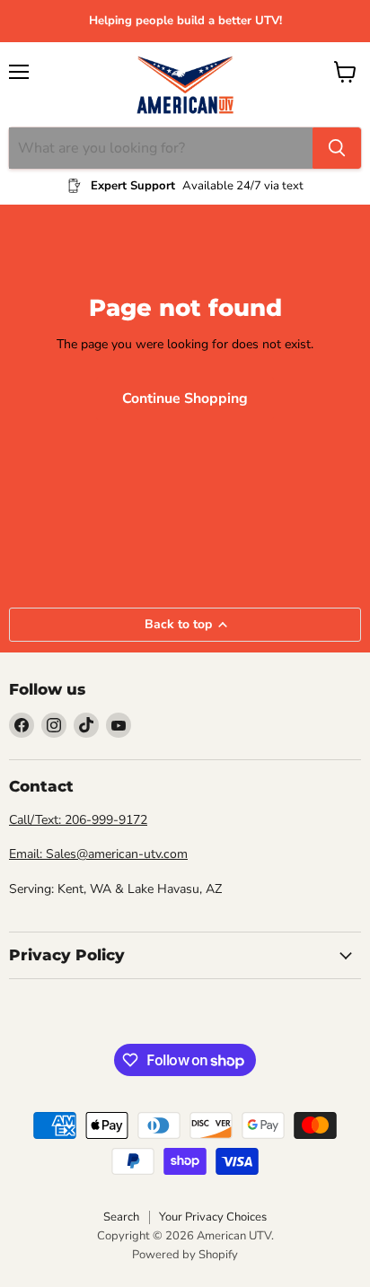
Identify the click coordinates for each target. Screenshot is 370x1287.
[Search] (337, 148)
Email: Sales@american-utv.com (98, 853)
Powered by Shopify (185, 1255)
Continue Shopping (185, 398)
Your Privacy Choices (213, 1217)
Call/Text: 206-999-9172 (78, 819)
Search (121, 1217)
